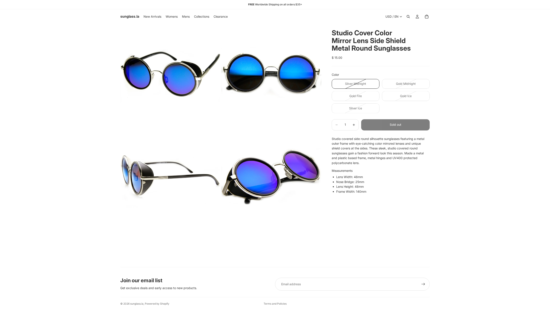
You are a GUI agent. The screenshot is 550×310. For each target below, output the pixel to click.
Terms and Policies (275, 303)
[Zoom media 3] (170, 175)
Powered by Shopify (157, 303)
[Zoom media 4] (271, 175)
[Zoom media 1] (170, 74)
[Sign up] (423, 284)
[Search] (408, 16)
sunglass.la (137, 303)
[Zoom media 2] (271, 74)
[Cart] (426, 16)
